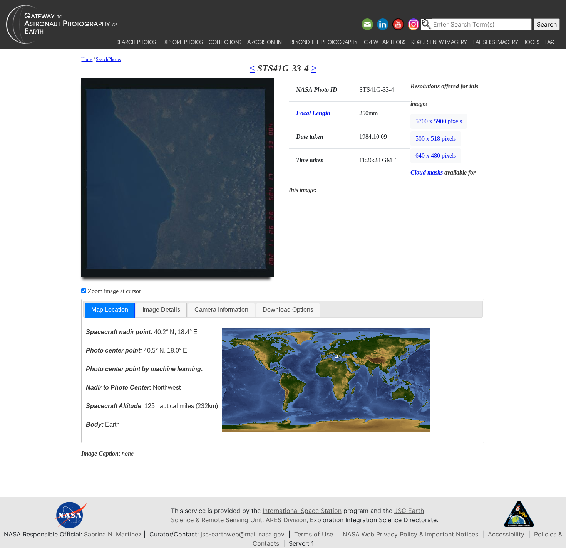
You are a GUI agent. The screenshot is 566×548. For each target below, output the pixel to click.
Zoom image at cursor (113, 291)
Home (86, 59)
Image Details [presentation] (161, 309)
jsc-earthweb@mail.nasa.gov (243, 534)
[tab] (110, 310)
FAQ (549, 41)
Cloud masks (426, 172)
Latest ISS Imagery (495, 41)
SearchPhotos (108, 59)
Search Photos (136, 41)
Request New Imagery (439, 41)
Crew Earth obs (384, 41)
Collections (225, 41)
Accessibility (506, 534)
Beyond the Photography (324, 41)
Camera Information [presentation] (221, 309)
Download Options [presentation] (288, 309)
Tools (531, 41)
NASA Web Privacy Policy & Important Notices (410, 534)
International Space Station (302, 510)
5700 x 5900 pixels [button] (438, 121)
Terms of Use (313, 534)
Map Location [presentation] (109, 309)
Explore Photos (182, 41)
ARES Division (286, 520)
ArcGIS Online (265, 41)
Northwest (133, 387)
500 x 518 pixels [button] (435, 138)
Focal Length (313, 113)
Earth (103, 424)
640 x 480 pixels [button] (435, 155)
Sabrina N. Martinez (113, 534)
